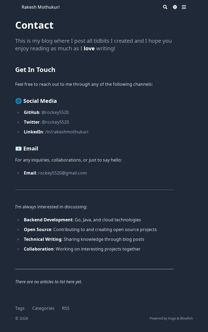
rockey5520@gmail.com (62, 173)
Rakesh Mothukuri (41, 7)
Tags (20, 308)
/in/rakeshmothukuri (66, 132)
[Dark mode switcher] (175, 7)
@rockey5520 (55, 112)
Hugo (172, 318)
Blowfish (186, 318)
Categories (43, 308)
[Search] (165, 7)
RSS (66, 308)
